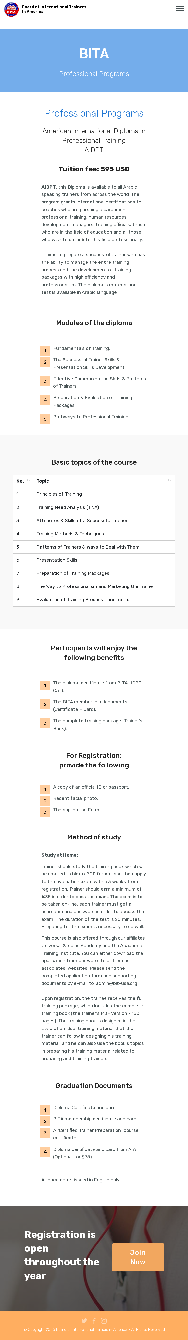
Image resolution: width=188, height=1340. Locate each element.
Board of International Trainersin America (54, 9)
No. (20, 481)
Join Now (138, 1257)
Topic (42, 481)
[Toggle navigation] (180, 8)
